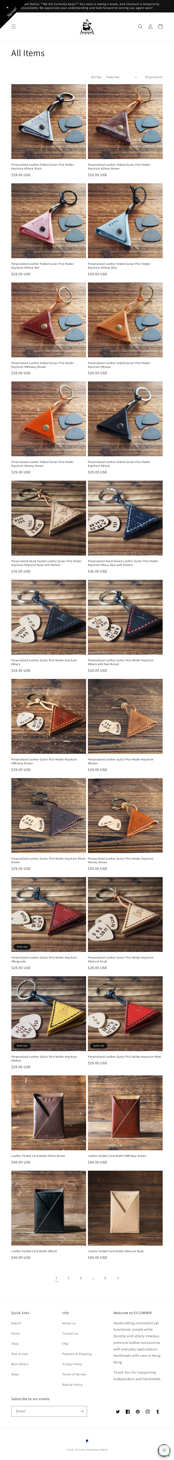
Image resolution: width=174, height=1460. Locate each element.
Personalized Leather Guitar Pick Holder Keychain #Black (44, 662)
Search (16, 1323)
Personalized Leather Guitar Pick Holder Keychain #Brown (121, 761)
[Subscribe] (82, 1411)
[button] (14, 27)
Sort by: (96, 77)
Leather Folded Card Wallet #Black (34, 1251)
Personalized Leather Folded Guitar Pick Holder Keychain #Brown (119, 365)
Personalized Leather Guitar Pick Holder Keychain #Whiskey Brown (44, 761)
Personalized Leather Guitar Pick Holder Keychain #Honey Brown (121, 860)
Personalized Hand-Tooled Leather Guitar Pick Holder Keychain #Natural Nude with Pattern (46, 563)
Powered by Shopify (97, 1449)
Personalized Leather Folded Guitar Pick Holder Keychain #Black (119, 464)
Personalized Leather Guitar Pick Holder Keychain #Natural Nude (121, 959)
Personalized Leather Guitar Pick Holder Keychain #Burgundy (44, 959)
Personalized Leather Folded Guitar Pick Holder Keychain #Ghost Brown (119, 166)
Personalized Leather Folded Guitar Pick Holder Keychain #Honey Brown (42, 464)
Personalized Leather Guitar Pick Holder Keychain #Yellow (44, 1058)
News (15, 1374)
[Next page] (118, 1278)
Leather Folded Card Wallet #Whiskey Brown (117, 1156)
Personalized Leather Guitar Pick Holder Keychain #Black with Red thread (121, 662)
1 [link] (56, 1278)
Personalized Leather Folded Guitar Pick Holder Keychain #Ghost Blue (119, 266)
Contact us (70, 1333)
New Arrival (19, 1354)
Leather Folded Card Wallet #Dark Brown (38, 1156)
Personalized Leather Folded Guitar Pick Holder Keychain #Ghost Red (42, 266)
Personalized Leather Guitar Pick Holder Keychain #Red (124, 1057)
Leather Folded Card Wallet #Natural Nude (116, 1251)
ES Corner (80, 1449)
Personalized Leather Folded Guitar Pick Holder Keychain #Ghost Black (42, 166)
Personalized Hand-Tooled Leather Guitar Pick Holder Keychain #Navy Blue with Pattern (123, 563)
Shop (15, 1344)
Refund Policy (72, 1385)
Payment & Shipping (77, 1354)
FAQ (65, 1344)
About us (69, 1323)
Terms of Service (74, 1374)
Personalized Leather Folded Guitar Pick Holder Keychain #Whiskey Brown (42, 365)
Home (15, 1333)
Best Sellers (20, 1364)
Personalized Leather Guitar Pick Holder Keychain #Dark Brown (48, 860)
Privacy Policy (72, 1364)
